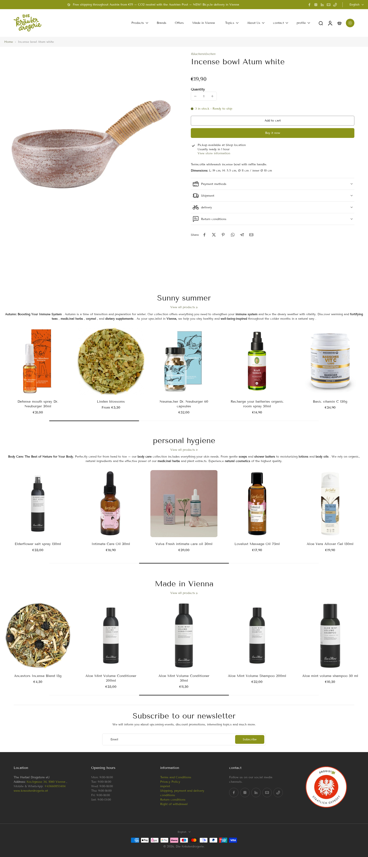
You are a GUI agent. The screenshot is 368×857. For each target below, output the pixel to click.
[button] (272, 121)
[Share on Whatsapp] (232, 234)
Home (8, 42)
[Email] (328, 4)
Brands (161, 23)
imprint (165, 786)
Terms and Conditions (175, 777)
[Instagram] (316, 4)
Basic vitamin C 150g (330, 401)
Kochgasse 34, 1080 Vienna (46, 782)
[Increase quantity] (212, 96)
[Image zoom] (90, 138)
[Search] (320, 23)
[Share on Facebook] (204, 234)
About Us (253, 23)
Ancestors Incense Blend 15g (38, 676)
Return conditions (172, 799)
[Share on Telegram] (242, 234)
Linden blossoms (111, 401)
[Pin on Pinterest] (223, 234)
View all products (182, 307)
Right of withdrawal (174, 804)
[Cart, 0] (339, 22)
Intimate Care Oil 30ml (111, 544)
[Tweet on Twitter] (213, 234)
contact (278, 23)
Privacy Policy (170, 782)
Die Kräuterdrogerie (190, 846)
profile (301, 23)
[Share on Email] (251, 234)
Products (137, 23)
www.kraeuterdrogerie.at (31, 791)
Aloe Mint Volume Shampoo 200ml (257, 676)
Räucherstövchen (203, 54)
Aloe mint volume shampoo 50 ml (330, 676)
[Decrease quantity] (195, 96)
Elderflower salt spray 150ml (38, 544)
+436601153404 (55, 786)
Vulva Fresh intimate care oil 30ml (184, 544)
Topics (229, 23)
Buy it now (272, 133)
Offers (179, 23)
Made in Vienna (203, 23)
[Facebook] (309, 4)
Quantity (198, 89)
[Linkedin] (322, 4)
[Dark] (350, 23)
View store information (214, 153)
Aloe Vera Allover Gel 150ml (330, 544)
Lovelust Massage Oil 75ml (257, 544)
